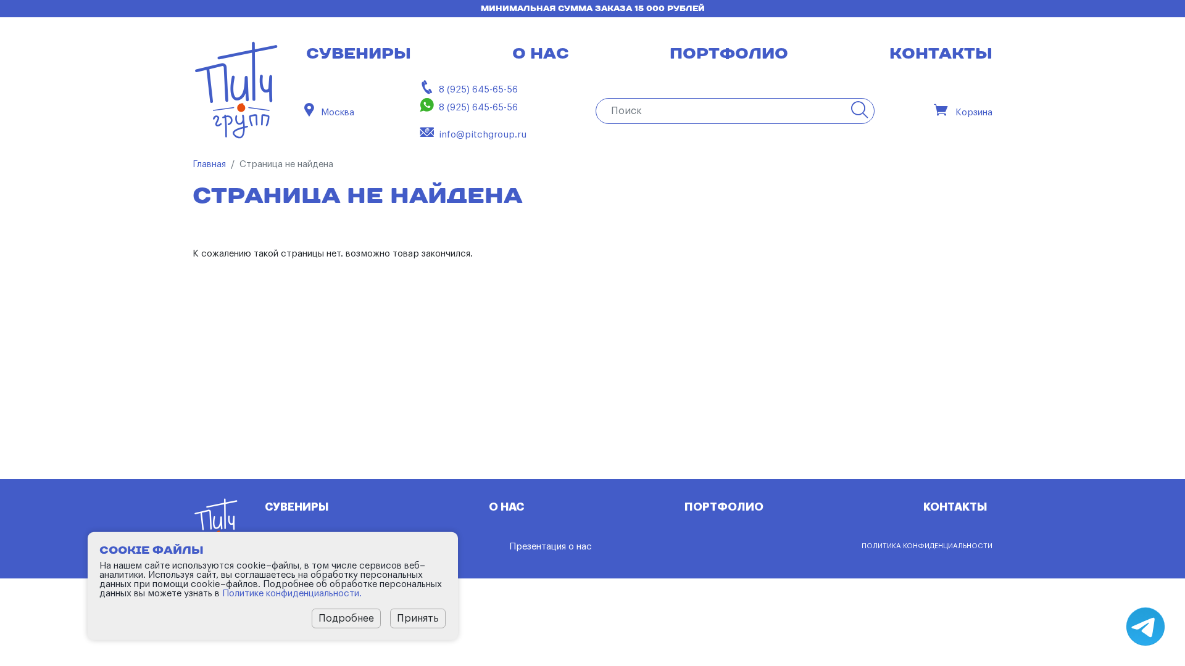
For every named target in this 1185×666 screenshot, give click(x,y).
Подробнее (346, 618)
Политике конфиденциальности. (292, 593)
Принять (418, 618)
